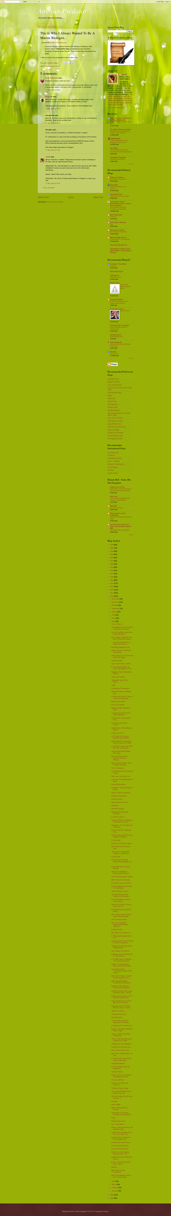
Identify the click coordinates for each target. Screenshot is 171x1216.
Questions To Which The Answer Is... (119, 1084)
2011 (112, 593)
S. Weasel (111, 455)
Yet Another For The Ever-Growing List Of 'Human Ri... (121, 1113)
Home (71, 197)
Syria (111, 224)
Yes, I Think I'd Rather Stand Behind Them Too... (121, 1092)
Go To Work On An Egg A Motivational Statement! (120, 737)
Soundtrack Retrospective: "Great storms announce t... (121, 987)
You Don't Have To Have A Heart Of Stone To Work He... (122, 942)
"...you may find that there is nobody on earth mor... (121, 643)
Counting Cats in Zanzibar (119, 325)
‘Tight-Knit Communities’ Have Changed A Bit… (121, 947)
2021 (112, 561)
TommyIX (91, 1211)
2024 (112, 551)
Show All (131, 164)
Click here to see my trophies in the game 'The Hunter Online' (120, 98)
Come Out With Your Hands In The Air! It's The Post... (121, 1002)
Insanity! (114, 1101)
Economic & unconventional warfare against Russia (119, 302)
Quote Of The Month (118, 701)
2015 (112, 580)
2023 (112, 554)
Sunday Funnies (116, 660)
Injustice (114, 1167)
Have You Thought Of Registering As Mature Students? (119, 924)
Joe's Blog (114, 148)
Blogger (105, 1211)
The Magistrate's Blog (115, 439)
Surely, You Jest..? (117, 733)
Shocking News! (116, 1017)
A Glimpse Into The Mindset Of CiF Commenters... (121, 955)
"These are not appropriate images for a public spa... (120, 852)
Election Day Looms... (118, 1121)
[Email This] (64, 63)
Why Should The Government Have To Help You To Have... (122, 742)
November (115, 602)
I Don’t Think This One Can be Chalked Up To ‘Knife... (121, 1039)
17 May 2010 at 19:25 (52, 183)
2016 (112, 577)
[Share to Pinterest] (73, 63)
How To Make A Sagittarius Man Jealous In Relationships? (120, 499)
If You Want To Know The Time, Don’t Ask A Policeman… (122, 747)
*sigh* (113, 685)
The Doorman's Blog (114, 392)
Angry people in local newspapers (118, 514)
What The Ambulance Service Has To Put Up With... (121, 1176)
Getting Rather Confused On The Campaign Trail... (120, 1138)
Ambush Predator (62, 10)
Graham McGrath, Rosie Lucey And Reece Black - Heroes (121, 992)
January (115, 1191)
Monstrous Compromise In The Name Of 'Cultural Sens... (121, 997)
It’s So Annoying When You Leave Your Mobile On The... (121, 668)
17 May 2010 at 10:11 (52, 123)
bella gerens (114, 275)
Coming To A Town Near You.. (121, 1047)
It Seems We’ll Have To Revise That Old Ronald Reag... (121, 697)
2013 (112, 586)
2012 (112, 590)
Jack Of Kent (112, 401)
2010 (112, 596)
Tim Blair (111, 470)
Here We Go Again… (118, 809)
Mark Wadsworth (116, 215)
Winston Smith (112, 407)
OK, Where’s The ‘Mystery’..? (121, 933)
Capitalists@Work (116, 299)
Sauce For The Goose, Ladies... (122, 843)
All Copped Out (113, 404)
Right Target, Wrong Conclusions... (118, 1171)
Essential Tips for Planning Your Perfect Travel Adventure (120, 132)
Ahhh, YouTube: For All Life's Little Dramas (121, 651)
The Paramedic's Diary (115, 436)
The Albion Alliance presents (120, 129)
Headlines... (115, 805)
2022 (112, 558)
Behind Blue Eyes (116, 271)
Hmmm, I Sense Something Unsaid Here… (120, 1034)
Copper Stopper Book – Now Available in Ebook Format (119, 141)
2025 (112, 548)
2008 (112, 1198)
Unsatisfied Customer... (119, 1014)
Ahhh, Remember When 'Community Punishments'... (121, 982)
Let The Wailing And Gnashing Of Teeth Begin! (121, 887)
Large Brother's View (114, 424)
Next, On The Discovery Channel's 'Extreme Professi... (119, 758)
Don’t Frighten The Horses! (120, 951)
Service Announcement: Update (122, 877)
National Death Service (118, 237)
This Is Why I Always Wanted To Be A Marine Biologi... (121, 915)
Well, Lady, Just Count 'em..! (121, 776)
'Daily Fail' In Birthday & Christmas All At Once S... (121, 872)
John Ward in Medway (118, 222)
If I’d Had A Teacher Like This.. (121, 883)
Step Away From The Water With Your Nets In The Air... (121, 1007)
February (115, 1187)
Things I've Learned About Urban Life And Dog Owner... (121, 965)
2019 (112, 567)
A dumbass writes (115, 277)
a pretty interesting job (58, 42)
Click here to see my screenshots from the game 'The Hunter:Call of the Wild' (120, 103)
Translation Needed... (118, 1063)
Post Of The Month (117, 705)
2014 (112, 583)
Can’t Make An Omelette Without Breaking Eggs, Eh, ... (121, 861)
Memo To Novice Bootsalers (120, 793)
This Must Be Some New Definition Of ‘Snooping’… (120, 895)
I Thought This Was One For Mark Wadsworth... (121, 714)
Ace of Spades (113, 467)
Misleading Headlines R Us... (121, 647)
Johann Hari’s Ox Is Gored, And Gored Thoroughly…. (122, 656)
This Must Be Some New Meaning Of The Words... (120, 1021)
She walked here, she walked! (119, 530)
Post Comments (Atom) (55, 202)
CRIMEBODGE (115, 139)
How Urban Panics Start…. (120, 802)
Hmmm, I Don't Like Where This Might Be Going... (122, 1128)
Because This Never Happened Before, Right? (121, 1029)
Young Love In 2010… (118, 677)
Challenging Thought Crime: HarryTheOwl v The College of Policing (121, 250)
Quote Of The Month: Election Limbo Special (121, 905)
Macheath (48, 97)
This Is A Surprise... (118, 768)
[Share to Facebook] (70, 63)
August (114, 612)
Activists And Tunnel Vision (120, 1142)
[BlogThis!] (66, 63)
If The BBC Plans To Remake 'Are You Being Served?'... (121, 960)
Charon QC (111, 398)
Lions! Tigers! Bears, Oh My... (121, 664)
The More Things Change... (120, 1088)
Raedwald (113, 506)
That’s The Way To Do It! (119, 891)
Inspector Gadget (113, 430)
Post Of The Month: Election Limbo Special (121, 900)
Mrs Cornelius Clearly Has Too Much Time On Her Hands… (121, 638)
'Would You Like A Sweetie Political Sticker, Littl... (120, 1153)
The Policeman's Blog (115, 421)
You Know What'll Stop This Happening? (120, 1067)
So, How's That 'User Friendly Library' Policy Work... (121, 1059)
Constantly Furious (117, 309)
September (116, 608)
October (115, 605)
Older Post (98, 197)
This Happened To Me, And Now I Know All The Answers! (122, 628)
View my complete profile (116, 107)
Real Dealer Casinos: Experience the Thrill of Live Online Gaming (120, 490)
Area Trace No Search (115, 418)
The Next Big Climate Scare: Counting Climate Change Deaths (120, 151)
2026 (112, 545)
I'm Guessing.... (116, 840)
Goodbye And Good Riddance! (121, 1044)
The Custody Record (114, 385)
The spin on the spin (116, 507)
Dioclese (113, 352)
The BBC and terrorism (117, 159)
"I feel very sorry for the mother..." (119, 724)
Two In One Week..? (118, 1124)
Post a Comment (49, 188)
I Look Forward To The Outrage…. (120, 239)
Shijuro (110, 395)
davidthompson (115, 335)
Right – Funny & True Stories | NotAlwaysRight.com (121, 119)
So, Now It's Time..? (118, 817)
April (113, 1181)
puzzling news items (52, 66)
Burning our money (117, 230)
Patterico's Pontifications (116, 464)
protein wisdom (113, 473)
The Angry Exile (113, 452)
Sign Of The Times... (118, 1011)
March (114, 1184)
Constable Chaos (113, 379)
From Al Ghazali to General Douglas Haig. (118, 328)
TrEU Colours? (125, 311)
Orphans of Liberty (117, 177)
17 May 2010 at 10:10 (52, 109)
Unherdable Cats (116, 194)
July (113, 615)
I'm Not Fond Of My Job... (120, 1149)
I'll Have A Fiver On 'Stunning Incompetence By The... (121, 1076)
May (113, 621)
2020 (112, 564)
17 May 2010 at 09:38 (52, 90)
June (114, 618)
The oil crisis (114, 353)
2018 (112, 570)
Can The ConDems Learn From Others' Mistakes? (121, 633)
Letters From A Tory (117, 487)
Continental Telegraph (118, 157)
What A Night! (116, 1104)
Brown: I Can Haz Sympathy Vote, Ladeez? (121, 1163)
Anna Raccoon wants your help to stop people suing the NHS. (120, 526)
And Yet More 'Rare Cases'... (121, 1050)
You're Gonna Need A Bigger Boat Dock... (120, 752)
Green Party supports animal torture (125, 286)
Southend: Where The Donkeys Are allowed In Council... (121, 821)
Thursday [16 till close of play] (119, 196)
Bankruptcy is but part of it (118, 179)
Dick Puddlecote (116, 342)
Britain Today (115, 283)
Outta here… (114, 266)
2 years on (113, 216)
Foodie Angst (115, 857)
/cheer (113, 1118)
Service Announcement (119, 919)
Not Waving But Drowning (118, 232)
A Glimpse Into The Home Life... (122, 1025)
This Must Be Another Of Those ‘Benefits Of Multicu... (122, 836)
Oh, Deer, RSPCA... (118, 1080)
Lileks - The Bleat (113, 461)
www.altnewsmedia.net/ (118, 245)
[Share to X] (68, 63)
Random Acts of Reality (116, 433)
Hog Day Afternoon (114, 410)
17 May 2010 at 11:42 (52, 150)
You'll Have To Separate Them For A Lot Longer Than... (121, 1133)
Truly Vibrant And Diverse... (120, 1146)
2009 (112, 1195)
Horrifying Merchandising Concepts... (119, 813)
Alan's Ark (113, 496)
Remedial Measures (116, 336)
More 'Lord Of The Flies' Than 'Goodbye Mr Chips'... (121, 764)
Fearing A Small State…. (119, 796)
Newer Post (43, 197)
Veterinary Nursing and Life (117, 427)
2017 (112, 574)
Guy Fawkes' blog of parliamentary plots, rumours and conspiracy (120, 203)
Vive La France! (116, 624)
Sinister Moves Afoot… (119, 784)
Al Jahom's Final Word (118, 264)
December (115, 599)
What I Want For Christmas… (121, 880)
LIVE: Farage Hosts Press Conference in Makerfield (118, 208)
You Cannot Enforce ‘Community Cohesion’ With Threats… (121, 971)
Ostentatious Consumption (120, 688)
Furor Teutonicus (51, 78)
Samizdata (114, 185)
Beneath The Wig (113, 382)
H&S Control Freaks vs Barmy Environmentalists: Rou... (121, 977)
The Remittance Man (115, 458)
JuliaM (47, 157)
